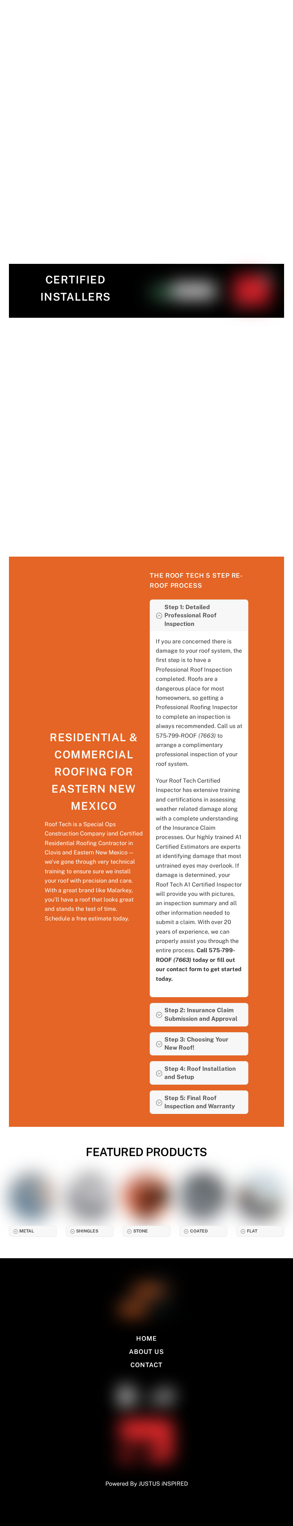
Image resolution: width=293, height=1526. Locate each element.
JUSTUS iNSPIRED (163, 1483)
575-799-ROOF (186, 735)
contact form (184, 969)
